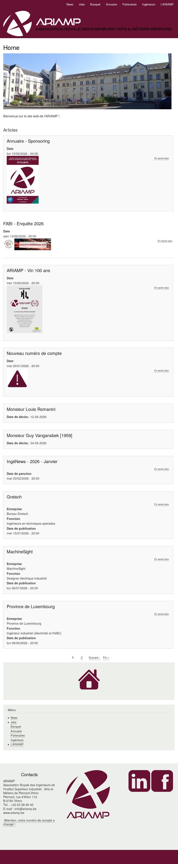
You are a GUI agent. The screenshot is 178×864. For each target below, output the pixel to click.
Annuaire (111, 4)
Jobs (82, 4)
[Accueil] (87, 24)
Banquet (95, 4)
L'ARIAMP (167, 4)
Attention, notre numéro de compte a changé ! (29, 822)
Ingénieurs (148, 4)
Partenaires (129, 4)
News (69, 4)
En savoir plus (161, 158)
